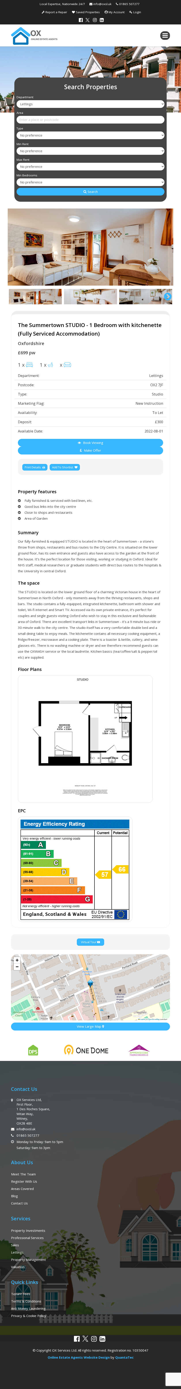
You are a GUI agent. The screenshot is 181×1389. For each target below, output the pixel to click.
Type (20, 128)
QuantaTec (124, 1357)
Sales (15, 1245)
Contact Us (19, 1203)
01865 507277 (129, 4)
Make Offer (92, 450)
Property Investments (28, 1230)
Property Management (28, 1259)
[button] (90, 983)
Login (136, 12)
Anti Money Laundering (28, 1308)
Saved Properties (87, 12)
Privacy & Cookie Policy (28, 1315)
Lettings (17, 1252)
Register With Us (24, 1181)
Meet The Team (23, 1174)
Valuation (18, 1267)
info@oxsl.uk (103, 4)
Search (93, 191)
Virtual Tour (89, 942)
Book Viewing (92, 442)
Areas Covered (22, 1188)
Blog (14, 1196)
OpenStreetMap (154, 1019)
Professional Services (27, 1238)
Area (20, 113)
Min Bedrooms (27, 175)
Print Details (33, 467)
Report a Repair (56, 12)
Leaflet (142, 1019)
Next (165, 247)
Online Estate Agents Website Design (79, 1357)
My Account (116, 12)
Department (25, 97)
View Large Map (89, 1026)
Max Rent (23, 160)
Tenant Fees (20, 1294)
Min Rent (22, 144)
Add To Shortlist (62, 467)
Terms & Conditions (26, 1301)
